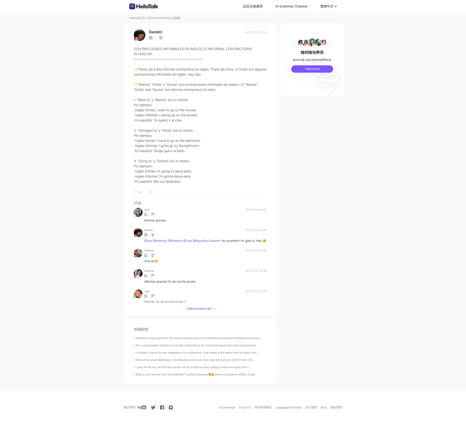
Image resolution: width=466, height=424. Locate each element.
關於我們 (336, 407)
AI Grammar (227, 407)
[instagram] (171, 407)
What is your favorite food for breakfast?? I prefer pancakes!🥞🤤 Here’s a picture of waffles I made (195, 374)
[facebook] (162, 407)
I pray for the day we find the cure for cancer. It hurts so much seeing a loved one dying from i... (193, 367)
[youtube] (141, 407)
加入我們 (311, 407)
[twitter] (153, 407)
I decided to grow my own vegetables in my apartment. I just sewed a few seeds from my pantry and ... (197, 352)
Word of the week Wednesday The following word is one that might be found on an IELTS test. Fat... (195, 359)
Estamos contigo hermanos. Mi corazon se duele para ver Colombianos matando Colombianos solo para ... (199, 338)
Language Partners (289, 407)
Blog (324, 407)
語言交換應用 (253, 6)
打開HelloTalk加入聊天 (199, 308)
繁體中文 (326, 6)
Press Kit (245, 407)
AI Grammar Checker (291, 6)
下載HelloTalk (312, 68)
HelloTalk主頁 (137, 17)
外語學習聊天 (263, 407)
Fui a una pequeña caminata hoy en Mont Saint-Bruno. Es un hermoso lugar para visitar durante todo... (197, 345)
